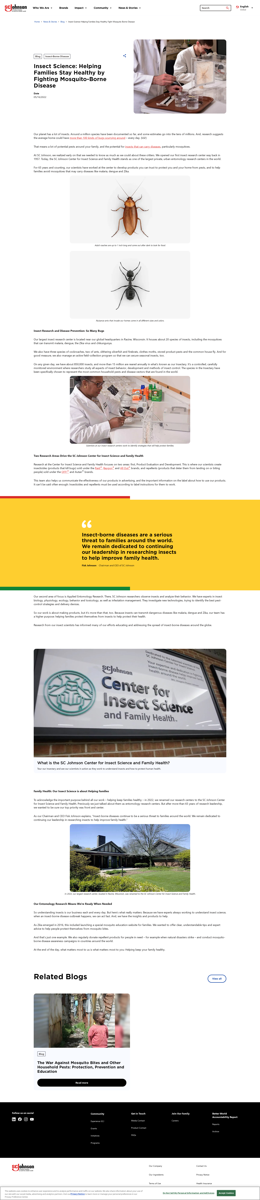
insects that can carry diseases (143, 146)
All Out (125, 468)
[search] (227, 8)
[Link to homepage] (16, 8)
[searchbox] (214, 7)
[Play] (130, 703)
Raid (98, 468)
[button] (245, 8)
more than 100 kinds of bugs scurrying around (97, 138)
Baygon (108, 468)
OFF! (65, 472)
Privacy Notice (78, 1194)
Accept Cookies (226, 1193)
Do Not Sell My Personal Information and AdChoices (188, 1193)
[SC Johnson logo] (23, 1167)
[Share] (124, 56)
